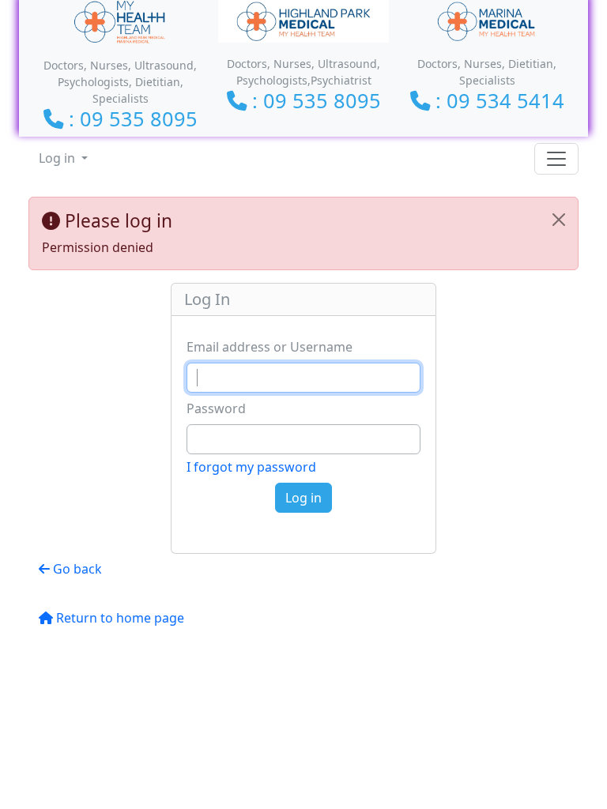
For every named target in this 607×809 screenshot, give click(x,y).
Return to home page (118, 618)
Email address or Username (270, 347)
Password (216, 408)
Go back (76, 569)
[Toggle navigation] (556, 159)
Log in (58, 158)
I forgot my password (251, 467)
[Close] (559, 220)
